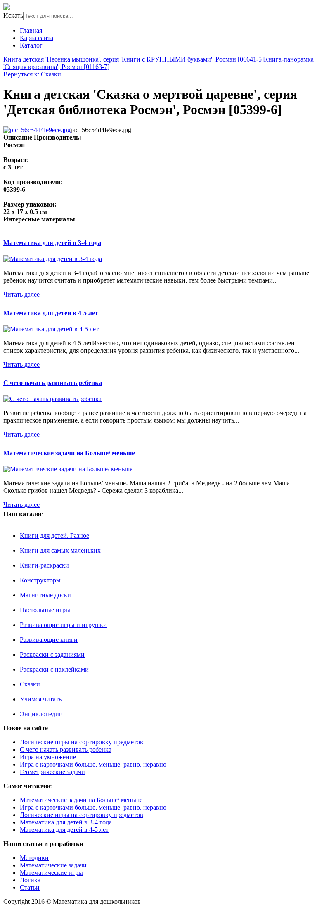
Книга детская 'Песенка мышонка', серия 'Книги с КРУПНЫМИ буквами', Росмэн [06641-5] (133, 59)
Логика (30, 880)
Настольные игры (45, 609)
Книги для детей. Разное (54, 535)
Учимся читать (41, 699)
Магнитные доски (45, 595)
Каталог (31, 45)
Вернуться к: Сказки (32, 74)
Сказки (30, 684)
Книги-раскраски (44, 565)
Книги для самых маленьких (60, 550)
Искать (13, 15)
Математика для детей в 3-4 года (52, 242)
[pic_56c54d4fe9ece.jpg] (37, 129)
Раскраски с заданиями (52, 654)
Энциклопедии (41, 713)
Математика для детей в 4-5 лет (50, 312)
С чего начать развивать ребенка (52, 382)
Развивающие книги (49, 639)
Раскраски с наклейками (54, 669)
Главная (31, 30)
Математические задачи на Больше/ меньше (69, 452)
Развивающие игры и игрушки (63, 624)
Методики (34, 857)
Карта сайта (36, 37)
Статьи (30, 887)
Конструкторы (40, 580)
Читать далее (21, 294)
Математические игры (51, 872)
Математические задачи (53, 865)
